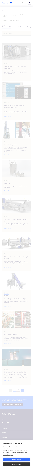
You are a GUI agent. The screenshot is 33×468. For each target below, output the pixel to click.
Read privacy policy (8, 455)
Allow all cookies (16, 459)
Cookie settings (16, 464)
